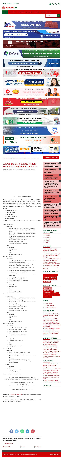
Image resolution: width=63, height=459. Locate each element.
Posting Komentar (8, 443)
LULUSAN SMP (12, 12)
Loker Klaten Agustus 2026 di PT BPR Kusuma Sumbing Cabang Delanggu (51, 255)
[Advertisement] (22, 183)
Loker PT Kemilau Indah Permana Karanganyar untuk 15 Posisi (51, 192)
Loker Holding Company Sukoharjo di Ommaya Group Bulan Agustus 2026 (51, 206)
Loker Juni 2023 (18, 169)
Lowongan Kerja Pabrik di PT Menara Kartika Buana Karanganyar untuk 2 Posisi (51, 165)
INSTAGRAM (47, 237)
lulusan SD (53, 279)
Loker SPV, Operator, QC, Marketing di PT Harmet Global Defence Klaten (50, 250)
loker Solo (23, 169)
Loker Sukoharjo (48, 294)
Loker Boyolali (48, 288)
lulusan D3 (28, 169)
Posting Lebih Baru (7, 446)
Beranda (23, 446)
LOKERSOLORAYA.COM (16, 394)
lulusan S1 (33, 169)
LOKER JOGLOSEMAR (50, 307)
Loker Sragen (55, 292)
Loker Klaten (47, 292)
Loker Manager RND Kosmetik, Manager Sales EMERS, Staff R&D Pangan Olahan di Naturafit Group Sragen (51, 184)
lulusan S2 (46, 279)
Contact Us (9, 3)
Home (5, 12)
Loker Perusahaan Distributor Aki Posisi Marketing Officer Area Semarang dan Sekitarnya (51, 353)
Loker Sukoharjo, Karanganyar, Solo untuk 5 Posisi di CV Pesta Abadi (51, 177)
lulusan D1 (54, 275)
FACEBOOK (47, 235)
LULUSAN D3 (29, 12)
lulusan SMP (47, 281)
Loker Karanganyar (49, 290)
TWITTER (46, 240)
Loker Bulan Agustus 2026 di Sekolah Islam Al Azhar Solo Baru (51, 218)
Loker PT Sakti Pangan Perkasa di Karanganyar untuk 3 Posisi (50, 171)
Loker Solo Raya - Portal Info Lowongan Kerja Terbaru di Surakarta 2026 (23, 454)
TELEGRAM (47, 239)
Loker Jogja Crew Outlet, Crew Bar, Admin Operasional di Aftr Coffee (51, 315)
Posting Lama (38, 446)
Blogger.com (57, 454)
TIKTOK (46, 242)
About (4, 3)
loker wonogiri (48, 297)
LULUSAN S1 (36, 12)
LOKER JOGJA (48, 303)
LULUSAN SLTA (21, 12)
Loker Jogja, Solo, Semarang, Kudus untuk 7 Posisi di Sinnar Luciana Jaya (51, 333)
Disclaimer (16, 3)
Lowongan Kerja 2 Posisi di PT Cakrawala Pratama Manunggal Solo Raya (51, 267)
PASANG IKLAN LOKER (46, 12)
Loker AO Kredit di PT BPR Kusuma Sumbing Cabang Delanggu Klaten (50, 365)
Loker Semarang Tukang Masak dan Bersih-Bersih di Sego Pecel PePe (51, 377)
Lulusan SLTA (6, 170)
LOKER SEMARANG (49, 305)
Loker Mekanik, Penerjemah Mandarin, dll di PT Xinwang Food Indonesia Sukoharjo (51, 212)
